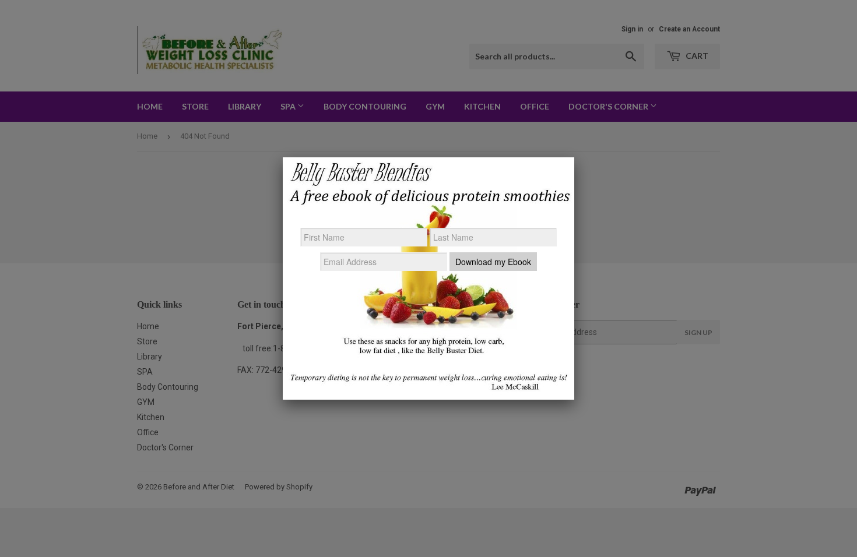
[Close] (574, 157)
